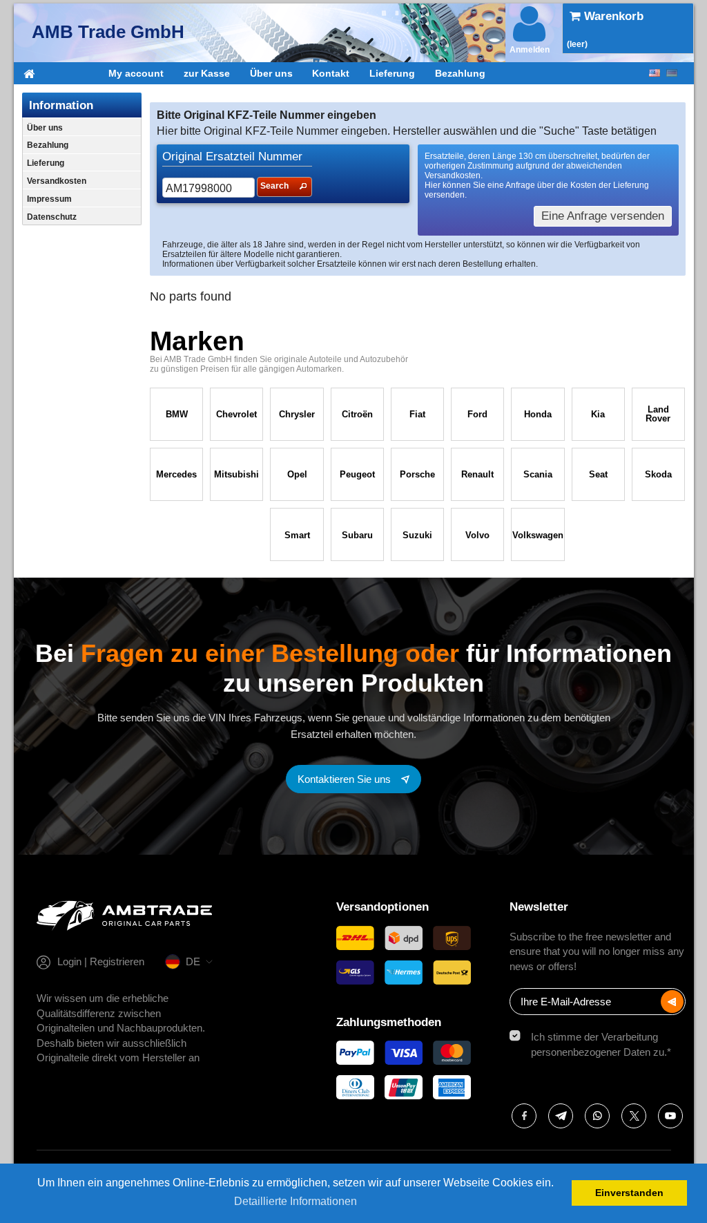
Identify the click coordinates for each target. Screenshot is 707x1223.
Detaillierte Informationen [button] (295, 1201)
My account (136, 73)
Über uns (271, 73)
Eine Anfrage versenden (602, 215)
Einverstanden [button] (629, 1192)
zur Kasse (207, 73)
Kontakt (330, 73)
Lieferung (392, 73)
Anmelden (530, 50)
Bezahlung (460, 73)
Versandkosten (56, 181)
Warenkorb (612, 16)
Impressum (49, 199)
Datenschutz (52, 217)
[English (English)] (654, 73)
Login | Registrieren (100, 961)
